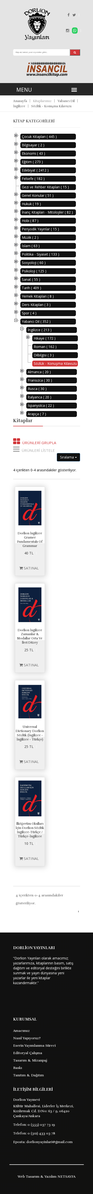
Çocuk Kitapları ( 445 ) (39, 136)
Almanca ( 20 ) (39, 371)
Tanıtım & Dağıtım (28, 1075)
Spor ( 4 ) (29, 313)
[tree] (46, 275)
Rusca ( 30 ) (37, 388)
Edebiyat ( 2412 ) (35, 170)
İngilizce (19, 106)
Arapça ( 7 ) (37, 414)
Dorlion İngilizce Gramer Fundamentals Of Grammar (29, 539)
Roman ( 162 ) (45, 346)
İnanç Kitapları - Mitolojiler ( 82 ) (47, 212)
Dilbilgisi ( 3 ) (44, 355)
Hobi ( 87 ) (30, 220)
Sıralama (67, 457)
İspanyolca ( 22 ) (41, 405)
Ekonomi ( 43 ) (33, 153)
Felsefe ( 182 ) (33, 178)
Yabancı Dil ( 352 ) (36, 321)
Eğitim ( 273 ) (32, 161)
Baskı (17, 1068)
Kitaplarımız (42, 101)
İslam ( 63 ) (31, 245)
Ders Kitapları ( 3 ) (36, 304)
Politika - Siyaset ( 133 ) (40, 254)
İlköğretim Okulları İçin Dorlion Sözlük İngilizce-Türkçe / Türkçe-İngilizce (30, 830)
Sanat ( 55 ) (31, 279)
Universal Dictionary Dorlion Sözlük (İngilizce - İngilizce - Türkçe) (30, 733)
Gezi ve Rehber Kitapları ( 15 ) (45, 187)
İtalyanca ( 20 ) (39, 397)
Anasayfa (20, 101)
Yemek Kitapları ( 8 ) (38, 296)
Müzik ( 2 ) (30, 237)
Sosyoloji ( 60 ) (34, 262)
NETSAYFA (66, 1176)
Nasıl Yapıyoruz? (27, 1038)
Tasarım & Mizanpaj (30, 1060)
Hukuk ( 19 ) (31, 203)
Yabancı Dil (66, 101)
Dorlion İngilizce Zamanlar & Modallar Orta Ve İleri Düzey (29, 636)
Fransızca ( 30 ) (40, 380)
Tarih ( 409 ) (31, 287)
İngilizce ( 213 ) (40, 329)
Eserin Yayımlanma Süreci (34, 1045)
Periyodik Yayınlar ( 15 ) (40, 229)
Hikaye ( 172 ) (45, 338)
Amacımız (21, 1031)
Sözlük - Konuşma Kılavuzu (51, 106)
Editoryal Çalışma (27, 1053)
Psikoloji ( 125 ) (34, 271)
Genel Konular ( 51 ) (38, 195)
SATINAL (31, 567)
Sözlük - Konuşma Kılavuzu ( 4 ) (56, 363)
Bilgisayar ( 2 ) (33, 145)
